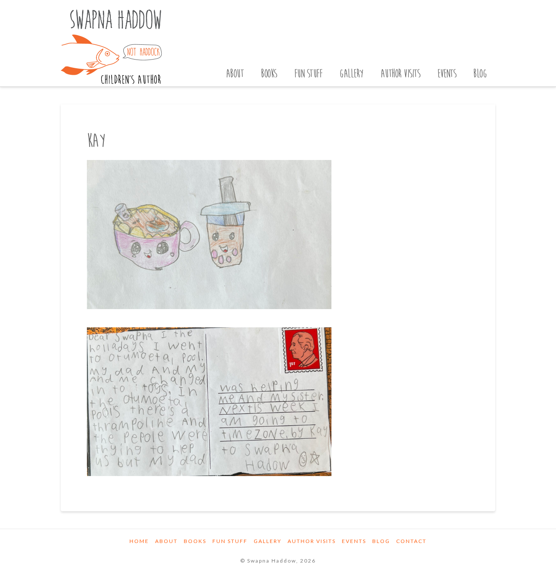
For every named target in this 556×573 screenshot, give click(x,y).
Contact (411, 541)
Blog (381, 541)
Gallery (267, 541)
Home (139, 541)
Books (195, 541)
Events (354, 541)
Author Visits (312, 541)
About (166, 541)
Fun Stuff (230, 541)
